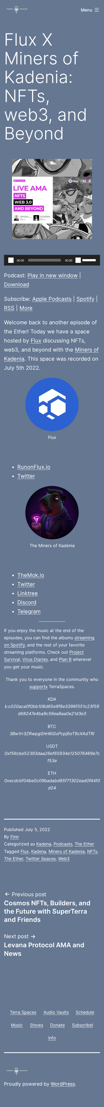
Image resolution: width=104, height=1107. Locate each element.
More (26, 308)
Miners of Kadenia (67, 851)
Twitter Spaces (41, 858)
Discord (26, 602)
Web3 (64, 858)
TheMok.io (30, 575)
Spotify (85, 299)
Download (16, 284)
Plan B (65, 659)
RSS (9, 308)
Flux (36, 340)
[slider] (89, 259)
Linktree (27, 593)
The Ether (84, 844)
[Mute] (78, 260)
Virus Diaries (35, 659)
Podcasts (63, 844)
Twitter (26, 476)
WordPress (63, 1084)
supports (38, 686)
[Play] (11, 260)
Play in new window (52, 275)
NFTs (92, 851)
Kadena (43, 844)
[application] (52, 260)
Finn (14, 836)
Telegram (29, 611)
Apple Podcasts (51, 299)
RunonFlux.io (33, 467)
